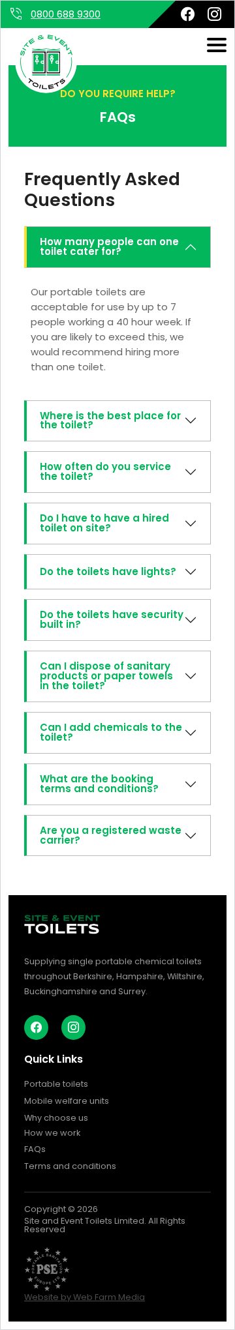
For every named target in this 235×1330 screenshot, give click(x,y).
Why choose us (56, 1117)
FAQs (35, 1149)
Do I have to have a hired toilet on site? (104, 523)
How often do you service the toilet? (105, 471)
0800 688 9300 (66, 14)
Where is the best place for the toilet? (110, 420)
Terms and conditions (70, 1166)
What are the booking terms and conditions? (99, 783)
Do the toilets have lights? (108, 571)
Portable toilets (56, 1083)
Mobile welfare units (66, 1100)
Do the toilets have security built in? (111, 619)
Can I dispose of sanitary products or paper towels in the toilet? (106, 675)
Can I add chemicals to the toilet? (111, 732)
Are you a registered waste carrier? (110, 835)
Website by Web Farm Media (84, 1297)
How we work (52, 1132)
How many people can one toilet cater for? (109, 246)
